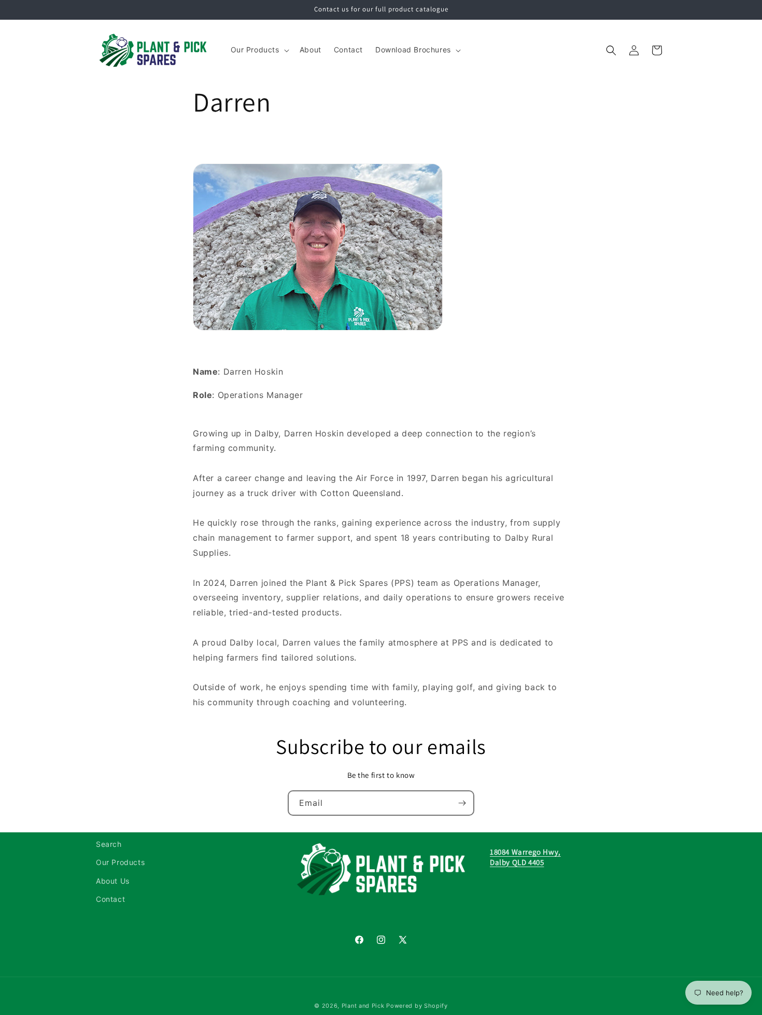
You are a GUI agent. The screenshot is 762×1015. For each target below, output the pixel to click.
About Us (113, 880)
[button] (258, 50)
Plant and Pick (363, 1005)
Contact (110, 899)
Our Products (120, 862)
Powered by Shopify (417, 1005)
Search (109, 844)
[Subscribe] (461, 803)
